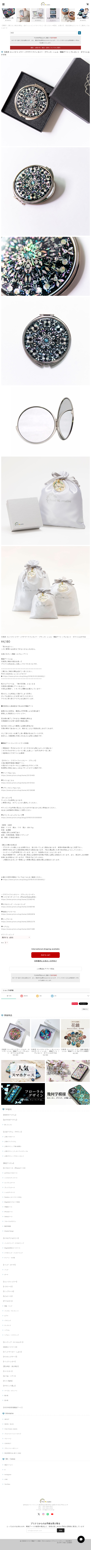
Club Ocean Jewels (11, 1429)
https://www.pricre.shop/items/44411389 (18, 929)
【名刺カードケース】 (10, 1347)
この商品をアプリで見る (45, 969)
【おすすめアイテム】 (10, 1120)
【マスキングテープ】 (10, 1357)
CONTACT (8, 1443)
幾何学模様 (7, 1226)
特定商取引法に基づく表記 (13, 1453)
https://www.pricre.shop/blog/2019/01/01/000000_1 (24, 676)
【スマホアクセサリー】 (10, 1238)
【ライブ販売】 (7, 1381)
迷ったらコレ (8, 1124)
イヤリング (7, 1320)
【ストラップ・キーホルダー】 (13, 1342)
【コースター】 (7, 1371)
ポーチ (6, 1274)
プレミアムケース (9, 1187)
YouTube (7, 1484)
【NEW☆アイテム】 (9, 1115)
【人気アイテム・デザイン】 (12, 1132)
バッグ (6, 1270)
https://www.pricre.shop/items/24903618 (18, 914)
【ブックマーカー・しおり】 (12, 1352)
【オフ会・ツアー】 (9, 1376)
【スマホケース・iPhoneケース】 (14, 1168)
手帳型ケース (8, 1207)
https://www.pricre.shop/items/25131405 (18, 775)
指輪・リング (8, 1306)
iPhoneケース (8, 1212)
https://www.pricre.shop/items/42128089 (18, 790)
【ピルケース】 (7, 1296)
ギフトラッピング (7, 934)
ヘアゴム (7, 1330)
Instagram (8, 1474)
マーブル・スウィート (10, 1390)
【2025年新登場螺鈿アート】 (12, 1407)
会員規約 (69, 1542)
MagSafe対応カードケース (12, 1248)
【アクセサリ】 (7, 1301)
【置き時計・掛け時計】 (10, 1366)
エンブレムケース (9, 1182)
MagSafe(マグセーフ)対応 (12, 1202)
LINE (6, 1479)
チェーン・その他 (9, 1257)
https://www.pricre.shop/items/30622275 (18, 922)
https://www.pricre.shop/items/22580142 (18, 899)
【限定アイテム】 (8, 1163)
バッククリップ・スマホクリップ (14, 1243)
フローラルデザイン (10, 1221)
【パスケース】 (7, 1286)
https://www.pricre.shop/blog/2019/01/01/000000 (21, 817)
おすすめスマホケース (10, 1173)
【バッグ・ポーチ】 (9, 1265)
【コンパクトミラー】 (10, 1282)
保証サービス (9, 1465)
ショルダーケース (9, 1192)
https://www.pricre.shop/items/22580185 (18, 907)
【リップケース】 (8, 1291)
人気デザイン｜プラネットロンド (14, 1156)
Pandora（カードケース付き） (13, 1197)
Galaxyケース (8, 1216)
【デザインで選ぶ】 (9, 1386)
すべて (9, 996)
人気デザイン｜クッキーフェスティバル (16, 1151)
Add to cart (45, 955)
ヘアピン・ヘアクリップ (11, 1335)
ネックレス (7, 1325)
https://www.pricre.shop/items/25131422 (18, 783)
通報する (85, 1009)
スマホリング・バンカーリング (13, 1253)
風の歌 (6, 1395)
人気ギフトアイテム (10, 1141)
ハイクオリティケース (10, 1178)
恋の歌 (6, 1400)
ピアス (6, 1315)
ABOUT (7, 1419)
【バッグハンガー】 (9, 1361)
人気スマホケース (9, 1137)
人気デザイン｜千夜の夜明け (12, 1146)
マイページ (8, 1438)
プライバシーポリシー (11, 1448)
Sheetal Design (9, 1231)
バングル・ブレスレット (11, 1311)
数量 (2, 942)
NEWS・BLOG (9, 1424)
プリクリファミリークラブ (13, 1434)
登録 (60, 1530)
